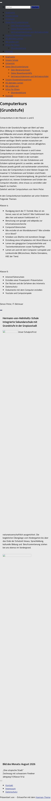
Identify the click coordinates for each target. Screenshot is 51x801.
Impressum (10, 788)
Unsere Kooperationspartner (18, 35)
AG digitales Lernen (14, 38)
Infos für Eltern (12, 45)
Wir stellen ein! (12, 41)
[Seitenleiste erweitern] (1, 310)
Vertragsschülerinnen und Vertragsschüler (30, 32)
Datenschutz (11, 791)
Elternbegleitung (18, 48)
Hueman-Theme (43, 797)
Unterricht (10, 19)
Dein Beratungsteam (20, 25)
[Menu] (1, 2)
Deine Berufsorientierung (16, 22)
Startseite (10, 12)
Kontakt (9, 51)
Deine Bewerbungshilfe (21, 28)
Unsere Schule (11, 15)
